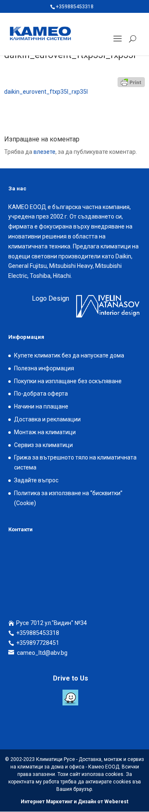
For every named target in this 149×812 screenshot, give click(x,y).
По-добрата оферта (41, 393)
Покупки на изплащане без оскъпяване (68, 381)
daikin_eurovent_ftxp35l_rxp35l (46, 91)
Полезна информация (44, 368)
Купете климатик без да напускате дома (69, 355)
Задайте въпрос (36, 480)
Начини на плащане (41, 406)
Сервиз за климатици (43, 445)
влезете (44, 151)
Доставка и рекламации (47, 419)
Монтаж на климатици (45, 432)
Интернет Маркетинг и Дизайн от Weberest (74, 802)
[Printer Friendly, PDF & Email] (131, 82)
